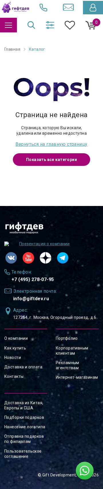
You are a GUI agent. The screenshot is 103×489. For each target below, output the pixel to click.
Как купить (15, 348)
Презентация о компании (44, 243)
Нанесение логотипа (24, 427)
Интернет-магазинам (77, 377)
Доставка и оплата (23, 367)
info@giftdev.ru (31, 298)
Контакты (13, 376)
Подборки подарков (24, 417)
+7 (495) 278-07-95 (32, 279)
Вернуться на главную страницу (51, 144)
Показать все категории (51, 159)
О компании (16, 338)
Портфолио (67, 338)
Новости (12, 357)
